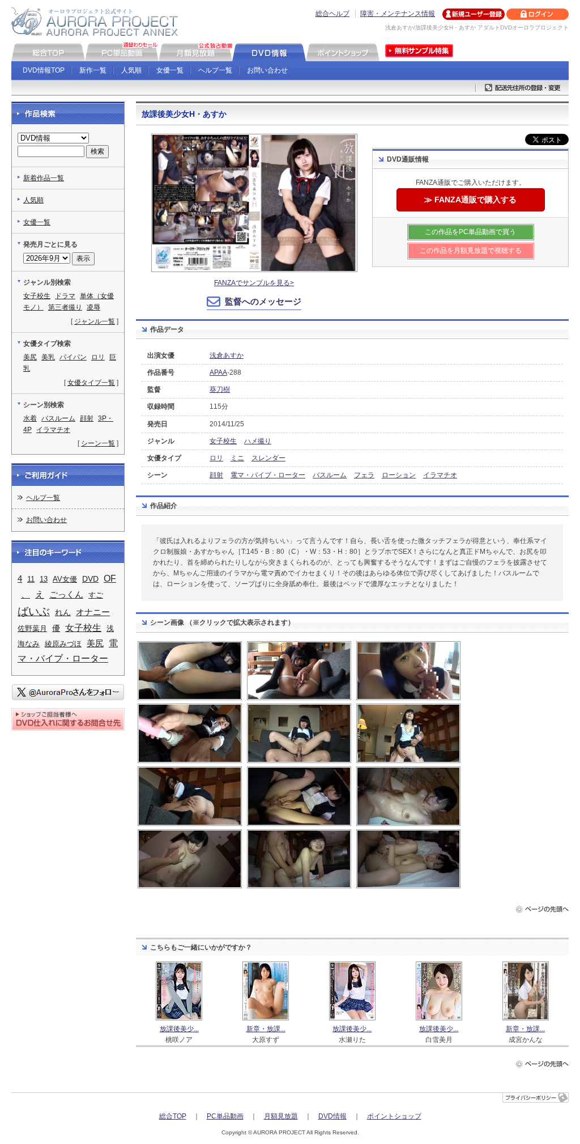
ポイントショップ (394, 1116)
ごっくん (66, 594)
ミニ (237, 458)
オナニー (93, 612)
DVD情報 (332, 1116)
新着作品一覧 (43, 178)
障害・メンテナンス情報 (397, 14)
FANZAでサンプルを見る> (254, 283)
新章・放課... (265, 1029)
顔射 (216, 475)
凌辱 (93, 307)
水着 (30, 418)
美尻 (30, 357)
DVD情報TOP (44, 70)
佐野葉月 (32, 628)
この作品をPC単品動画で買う (470, 232)
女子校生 (223, 441)
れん (63, 612)
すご (95, 595)
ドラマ (65, 296)
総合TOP (172, 1116)
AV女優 (65, 579)
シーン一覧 (98, 443)
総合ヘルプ (332, 14)
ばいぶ (34, 611)
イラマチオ (440, 475)
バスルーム (330, 475)
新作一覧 (92, 70)
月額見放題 (281, 1116)
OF (110, 578)
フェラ (364, 475)
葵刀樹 (220, 389)
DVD (90, 578)
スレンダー (268, 458)
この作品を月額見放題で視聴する (471, 251)
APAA (218, 372)
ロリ (216, 458)
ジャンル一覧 (94, 321)
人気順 (131, 70)
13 (44, 579)
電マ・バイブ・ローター (268, 475)
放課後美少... (179, 1029)
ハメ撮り (257, 441)
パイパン (73, 357)
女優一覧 (170, 70)
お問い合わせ (267, 70)
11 (31, 579)
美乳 (48, 357)
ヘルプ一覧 (215, 70)
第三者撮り (65, 307)
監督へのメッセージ (263, 301)
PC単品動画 (225, 1116)
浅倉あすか (227, 355)
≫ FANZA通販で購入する (470, 199)
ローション (399, 475)
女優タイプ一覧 (91, 383)
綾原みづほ (63, 643)
